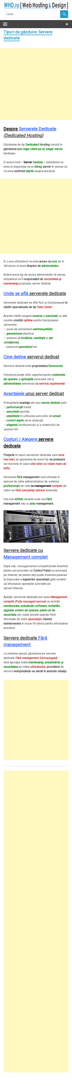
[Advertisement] (36, 84)
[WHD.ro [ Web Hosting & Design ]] (36, 8)
